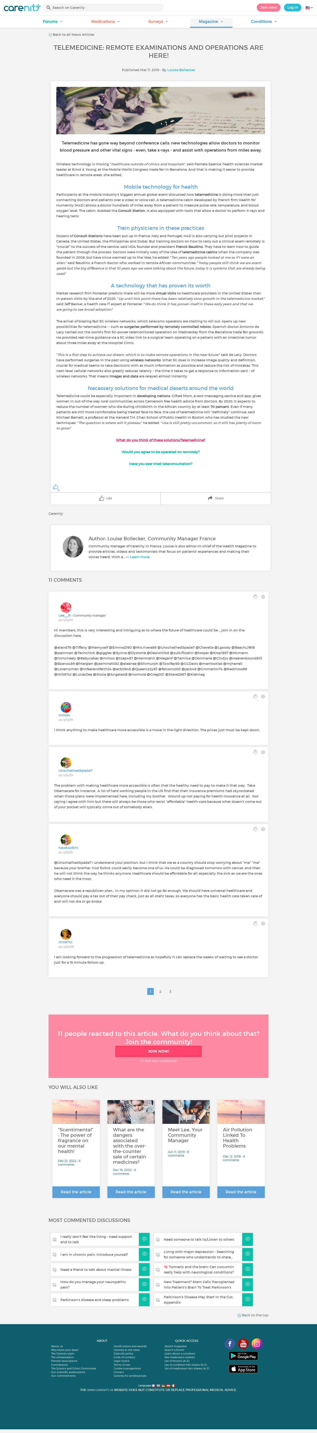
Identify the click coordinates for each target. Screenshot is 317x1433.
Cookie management (127, 1368)
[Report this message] (263, 597)
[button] (53, 23)
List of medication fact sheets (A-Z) (187, 1368)
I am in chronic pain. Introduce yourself (93, 1254)
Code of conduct (124, 1357)
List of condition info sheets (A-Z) (186, 1364)
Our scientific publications (68, 1372)
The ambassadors (62, 1357)
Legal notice (121, 1361)
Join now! (269, 7)
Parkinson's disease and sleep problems (94, 1300)
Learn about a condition (180, 1353)
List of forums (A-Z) (177, 1361)
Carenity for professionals (130, 1375)
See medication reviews (180, 1357)
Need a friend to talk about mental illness (96, 1269)
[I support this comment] (255, 597)
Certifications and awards (130, 1346)
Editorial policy (123, 1353)
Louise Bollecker (181, 70)
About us (57, 1346)
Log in (292, 7)
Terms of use (122, 1364)
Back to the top (254, 1315)
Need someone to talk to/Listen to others (199, 1239)
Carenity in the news (127, 1350)
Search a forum (174, 1350)
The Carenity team (62, 1353)
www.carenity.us (100, 1390)
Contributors (59, 1364)
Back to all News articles (73, 34)
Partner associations (64, 1361)
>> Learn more (137, 557)
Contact (119, 1372)
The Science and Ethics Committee (73, 1368)
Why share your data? (64, 1350)
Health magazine (176, 1346)
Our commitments (63, 1375)
